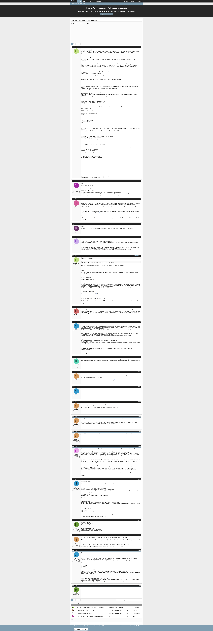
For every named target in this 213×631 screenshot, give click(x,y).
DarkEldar (76, 314)
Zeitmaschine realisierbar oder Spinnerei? (85, 613)
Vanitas (76, 189)
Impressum (98, 1)
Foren (79, 1)
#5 (140, 236)
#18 (140, 535)
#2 (140, 181)
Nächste (77, 43)
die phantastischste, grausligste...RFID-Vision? (85, 610)
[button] (87, 1)
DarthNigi (76, 454)
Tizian (76, 206)
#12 (140, 401)
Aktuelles (84, 1)
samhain (76, 329)
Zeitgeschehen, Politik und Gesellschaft (116, 607)
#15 (140, 446)
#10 (140, 371)
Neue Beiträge (74, 3)
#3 (140, 198)
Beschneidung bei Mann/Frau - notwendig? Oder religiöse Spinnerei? (90, 616)
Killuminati (76, 364)
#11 (140, 386)
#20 (140, 585)
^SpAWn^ (76, 379)
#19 (140, 550)
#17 (140, 520)
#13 (140, 416)
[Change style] (136, 1)
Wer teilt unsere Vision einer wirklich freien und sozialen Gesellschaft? (90, 607)
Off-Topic (110, 616)
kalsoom (76, 528)
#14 (140, 431)
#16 (140, 479)
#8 (140, 321)
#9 (140, 356)
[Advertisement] (106, 34)
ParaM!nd (76, 244)
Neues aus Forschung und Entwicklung (116, 610)
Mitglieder (91, 1)
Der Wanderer (74, 24)
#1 (140, 46)
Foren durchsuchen (81, 3)
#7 (140, 306)
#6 (140, 255)
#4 (140, 224)
